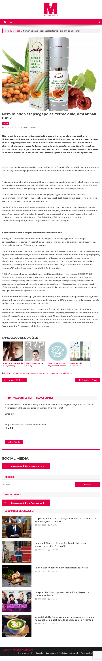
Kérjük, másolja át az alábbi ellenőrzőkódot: (25, 424)
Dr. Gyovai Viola (53, 373)
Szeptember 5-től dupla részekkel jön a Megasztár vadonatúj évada (62, 594)
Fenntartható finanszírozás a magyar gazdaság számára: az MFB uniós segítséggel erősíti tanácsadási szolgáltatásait (16, 380)
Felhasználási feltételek (90, 653)
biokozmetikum (23, 373)
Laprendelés (51, 653)
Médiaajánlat (38, 653)
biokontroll (9, 373)
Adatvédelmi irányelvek (68, 653)
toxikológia (66, 373)
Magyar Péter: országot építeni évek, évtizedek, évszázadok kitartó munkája (60, 544)
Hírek (6, 123)
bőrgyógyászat (38, 373)
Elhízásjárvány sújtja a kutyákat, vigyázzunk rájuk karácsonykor (89, 380)
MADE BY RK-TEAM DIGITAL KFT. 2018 (17, 650)
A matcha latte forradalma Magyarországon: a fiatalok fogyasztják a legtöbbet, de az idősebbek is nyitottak (64, 618)
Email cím (9, 414)
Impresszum (25, 653)
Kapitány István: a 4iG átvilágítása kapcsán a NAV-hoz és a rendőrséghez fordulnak (66, 520)
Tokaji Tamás (23, 127)
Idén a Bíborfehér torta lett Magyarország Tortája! (62, 567)
